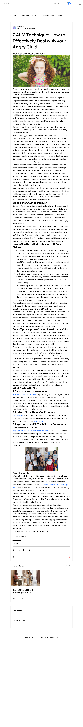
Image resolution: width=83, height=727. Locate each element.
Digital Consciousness (28, 15)
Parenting (16, 543)
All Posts (13, 15)
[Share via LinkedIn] (24, 550)
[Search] (59, 3)
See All (68, 566)
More (60, 15)
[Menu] (80, 4)
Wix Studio (54, 637)
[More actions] (69, 27)
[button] (68, 2)
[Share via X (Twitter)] (19, 550)
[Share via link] (29, 550)
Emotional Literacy (47, 15)
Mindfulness (17, 540)
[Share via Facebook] (14, 550)
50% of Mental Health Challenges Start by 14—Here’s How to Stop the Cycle (25, 591)
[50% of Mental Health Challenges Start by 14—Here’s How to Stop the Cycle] (25, 578)
